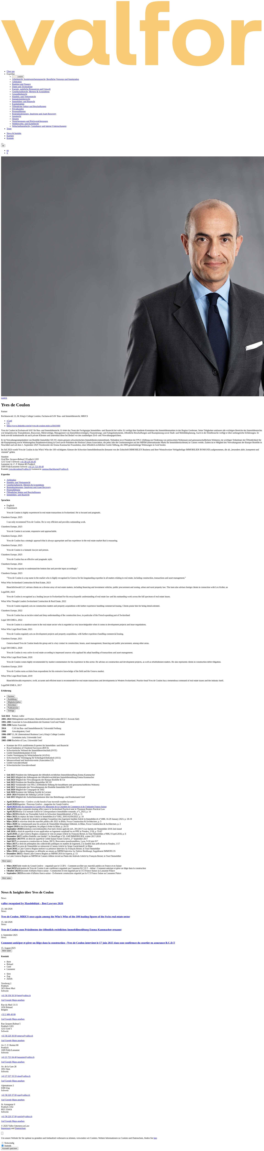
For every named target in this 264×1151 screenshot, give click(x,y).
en (8, 150)
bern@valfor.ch (24, 995)
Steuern (15, 119)
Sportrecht (16, 116)
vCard (9, 421)
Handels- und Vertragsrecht (24, 96)
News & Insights (14, 133)
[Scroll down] (2, 1133)
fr (7, 153)
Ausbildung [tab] (12, 699)
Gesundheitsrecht (19, 94)
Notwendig (9, 1143)
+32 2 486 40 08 (8, 1014)
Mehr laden (6, 861)
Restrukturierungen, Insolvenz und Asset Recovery (34, 114)
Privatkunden (18, 109)
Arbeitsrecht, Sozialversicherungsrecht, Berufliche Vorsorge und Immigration (45, 79)
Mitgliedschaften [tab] (14, 702)
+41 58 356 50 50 (9, 995)
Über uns (11, 71)
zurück (4, 398)
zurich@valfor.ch (24, 1116)
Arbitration (17, 82)
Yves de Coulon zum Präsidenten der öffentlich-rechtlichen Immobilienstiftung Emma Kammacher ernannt (61, 929)
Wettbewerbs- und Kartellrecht (25, 124)
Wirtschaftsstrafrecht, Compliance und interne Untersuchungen (39, 126)
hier (155, 1138)
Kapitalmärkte (18, 104)
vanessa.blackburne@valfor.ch (55, 469)
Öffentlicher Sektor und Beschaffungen (29, 106)
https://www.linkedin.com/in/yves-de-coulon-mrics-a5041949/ (33, 426)
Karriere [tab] (11, 696)
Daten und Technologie (22, 86)
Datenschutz (20, 1128)
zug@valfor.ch (23, 1095)
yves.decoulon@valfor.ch (20, 469)
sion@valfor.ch (23, 1076)
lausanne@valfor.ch (25, 1057)
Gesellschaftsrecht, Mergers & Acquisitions (31, 91)
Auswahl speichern (9, 1148)
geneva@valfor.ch (25, 1036)
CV (8, 423)
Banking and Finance (21, 84)
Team (9, 128)
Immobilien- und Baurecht (23, 101)
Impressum (6, 1128)
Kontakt (10, 138)
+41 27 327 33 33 (9, 1076)
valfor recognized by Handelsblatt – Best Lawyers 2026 (32, 903)
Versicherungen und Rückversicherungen (30, 121)
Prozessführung (19, 111)
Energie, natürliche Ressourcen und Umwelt (31, 89)
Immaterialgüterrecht (21, 99)
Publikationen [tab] (13, 708)
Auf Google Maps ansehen (12, 1000)
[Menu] (2, 143)
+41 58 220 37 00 (9, 1095)
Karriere (10, 136)
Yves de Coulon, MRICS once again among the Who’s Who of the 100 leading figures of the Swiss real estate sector (65, 916)
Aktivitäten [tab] (12, 705)
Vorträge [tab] (11, 711)
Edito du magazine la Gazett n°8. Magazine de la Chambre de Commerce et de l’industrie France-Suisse (57, 806)
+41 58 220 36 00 (28, 462)
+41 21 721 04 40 (36, 466)
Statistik (7, 1146)
